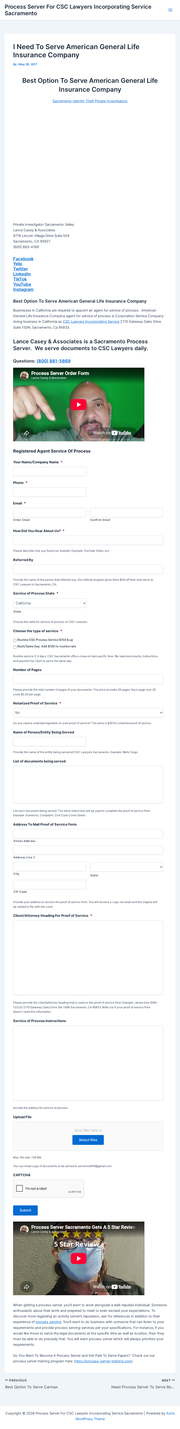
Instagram (23, 289)
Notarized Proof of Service (37, 703)
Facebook (23, 258)
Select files (88, 1140)
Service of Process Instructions (39, 1021)
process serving (48, 1322)
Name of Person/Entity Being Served (43, 732)
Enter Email (21, 520)
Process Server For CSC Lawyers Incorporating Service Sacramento (78, 10)
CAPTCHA (21, 1175)
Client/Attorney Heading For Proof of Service (52, 916)
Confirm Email (100, 520)
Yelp (17, 263)
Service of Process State (35, 593)
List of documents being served (39, 761)
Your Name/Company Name (38, 462)
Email (19, 503)
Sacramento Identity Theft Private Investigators (90, 101)
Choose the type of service (37, 631)
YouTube (22, 284)
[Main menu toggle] (170, 10)
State (17, 611)
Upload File (22, 1117)
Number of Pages (27, 670)
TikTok (20, 279)
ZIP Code (20, 891)
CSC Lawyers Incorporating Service (91, 321)
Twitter (20, 268)
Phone (20, 483)
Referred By (23, 560)
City (16, 873)
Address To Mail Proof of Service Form (45, 824)
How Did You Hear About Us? (38, 531)
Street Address (24, 841)
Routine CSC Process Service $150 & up (45, 640)
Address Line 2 (24, 857)
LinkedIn (22, 273)
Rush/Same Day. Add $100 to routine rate (46, 646)
